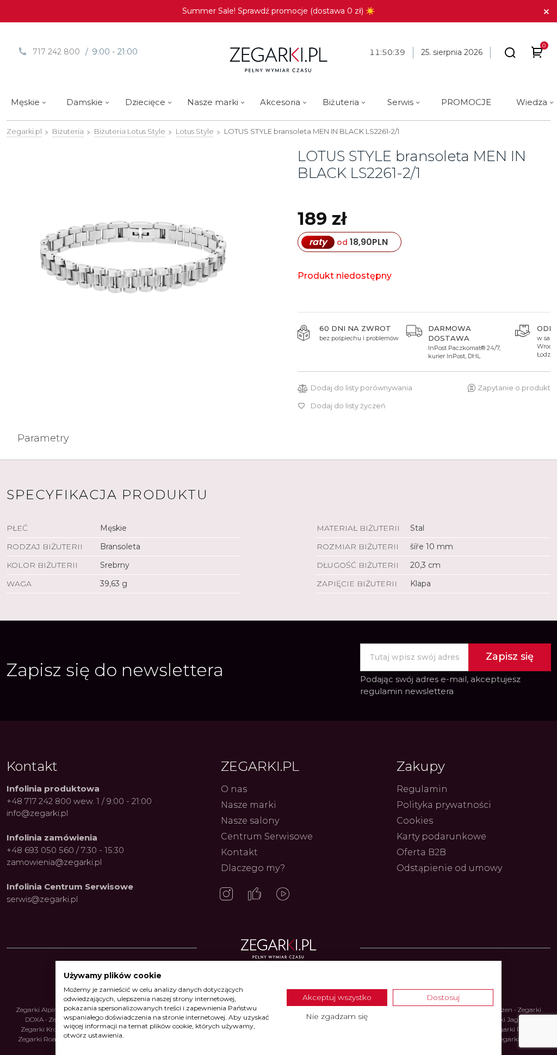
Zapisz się (510, 657)
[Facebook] (254, 895)
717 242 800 (56, 52)
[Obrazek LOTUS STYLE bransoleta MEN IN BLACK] (133, 257)
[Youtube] (283, 895)
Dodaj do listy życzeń (348, 405)
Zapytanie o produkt (514, 387)
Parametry (43, 438)
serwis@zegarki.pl (42, 899)
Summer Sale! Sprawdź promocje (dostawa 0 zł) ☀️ (278, 11)
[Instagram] (226, 895)
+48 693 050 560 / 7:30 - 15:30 (65, 850)
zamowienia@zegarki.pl (54, 862)
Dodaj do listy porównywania (361, 387)
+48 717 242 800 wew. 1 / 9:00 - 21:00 (79, 801)
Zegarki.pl (24, 131)
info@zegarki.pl (37, 813)
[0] (537, 54)
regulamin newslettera (407, 691)
